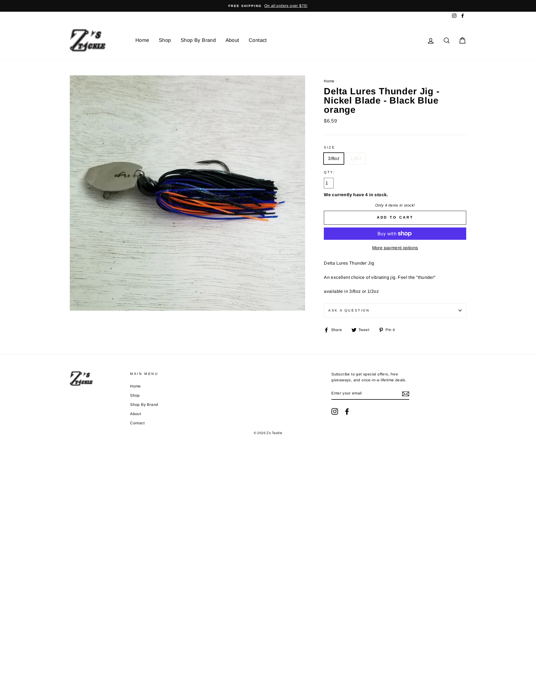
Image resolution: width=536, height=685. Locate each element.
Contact (258, 40)
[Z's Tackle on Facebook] (347, 411)
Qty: (329, 172)
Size (329, 147)
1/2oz (356, 158)
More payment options (395, 247)
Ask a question (349, 310)
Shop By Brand (198, 40)
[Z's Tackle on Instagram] (334, 411)
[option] (268, 6)
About (232, 40)
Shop (165, 40)
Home (142, 40)
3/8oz (333, 158)
